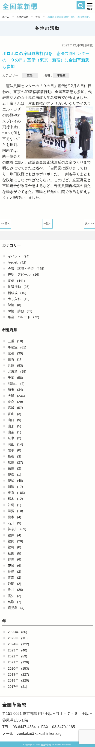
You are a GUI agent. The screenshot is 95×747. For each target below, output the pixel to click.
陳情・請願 (16, 311)
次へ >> (89, 223)
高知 (11, 596)
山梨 (11, 432)
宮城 (11, 408)
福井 (11, 535)
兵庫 (11, 365)
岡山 (11, 444)
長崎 (11, 571)
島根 (11, 456)
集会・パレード (19, 317)
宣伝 (11, 281)
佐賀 (11, 359)
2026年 (13, 632)
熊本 (11, 517)
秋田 (11, 553)
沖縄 (11, 505)
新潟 (11, 487)
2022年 (13, 656)
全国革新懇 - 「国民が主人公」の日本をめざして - (40, 6)
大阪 (11, 396)
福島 (11, 547)
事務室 (13, 347)
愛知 (11, 480)
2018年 (13, 680)
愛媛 (11, 474)
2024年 (13, 644)
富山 (11, 414)
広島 (11, 462)
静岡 (11, 584)
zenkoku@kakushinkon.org (39, 734)
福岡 (11, 541)
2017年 (13, 686)
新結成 (13, 293)
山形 (11, 426)
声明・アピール (19, 274)
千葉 (11, 377)
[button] (90, 6)
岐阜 (11, 438)
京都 (11, 353)
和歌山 (13, 383)
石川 (11, 523)
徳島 (11, 468)
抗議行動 (14, 287)
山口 (11, 420)
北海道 (13, 371)
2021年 (13, 662)
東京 (11, 493)
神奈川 (13, 529)
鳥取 (11, 602)
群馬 (11, 559)
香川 (11, 589)
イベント (14, 256)
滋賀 (11, 511)
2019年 (13, 674)
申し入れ (14, 299)
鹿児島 (13, 608)
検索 (81, 5)
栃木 (11, 499)
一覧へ (47, 223)
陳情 (11, 305)
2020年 (13, 668)
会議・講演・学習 (21, 268)
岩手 (11, 450)
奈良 (11, 402)
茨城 (11, 565)
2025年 (13, 638)
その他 (13, 262)
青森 (11, 577)
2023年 (13, 650)
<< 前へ (5, 223)
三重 (11, 341)
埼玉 (11, 389)
